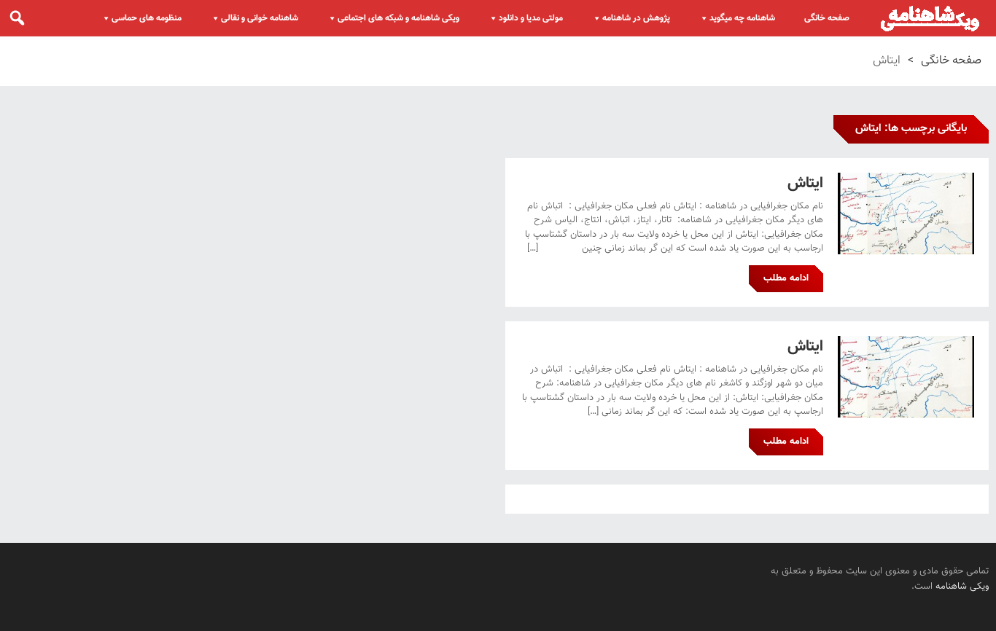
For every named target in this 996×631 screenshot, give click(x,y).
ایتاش (805, 183)
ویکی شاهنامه (962, 586)
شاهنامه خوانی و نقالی (259, 18)
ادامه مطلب (786, 278)
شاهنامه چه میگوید (742, 18)
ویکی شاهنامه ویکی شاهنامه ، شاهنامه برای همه (930, 18)
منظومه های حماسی (147, 18)
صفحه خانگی (826, 18)
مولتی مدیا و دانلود (531, 18)
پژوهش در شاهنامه (636, 18)
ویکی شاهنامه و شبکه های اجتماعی (398, 18)
